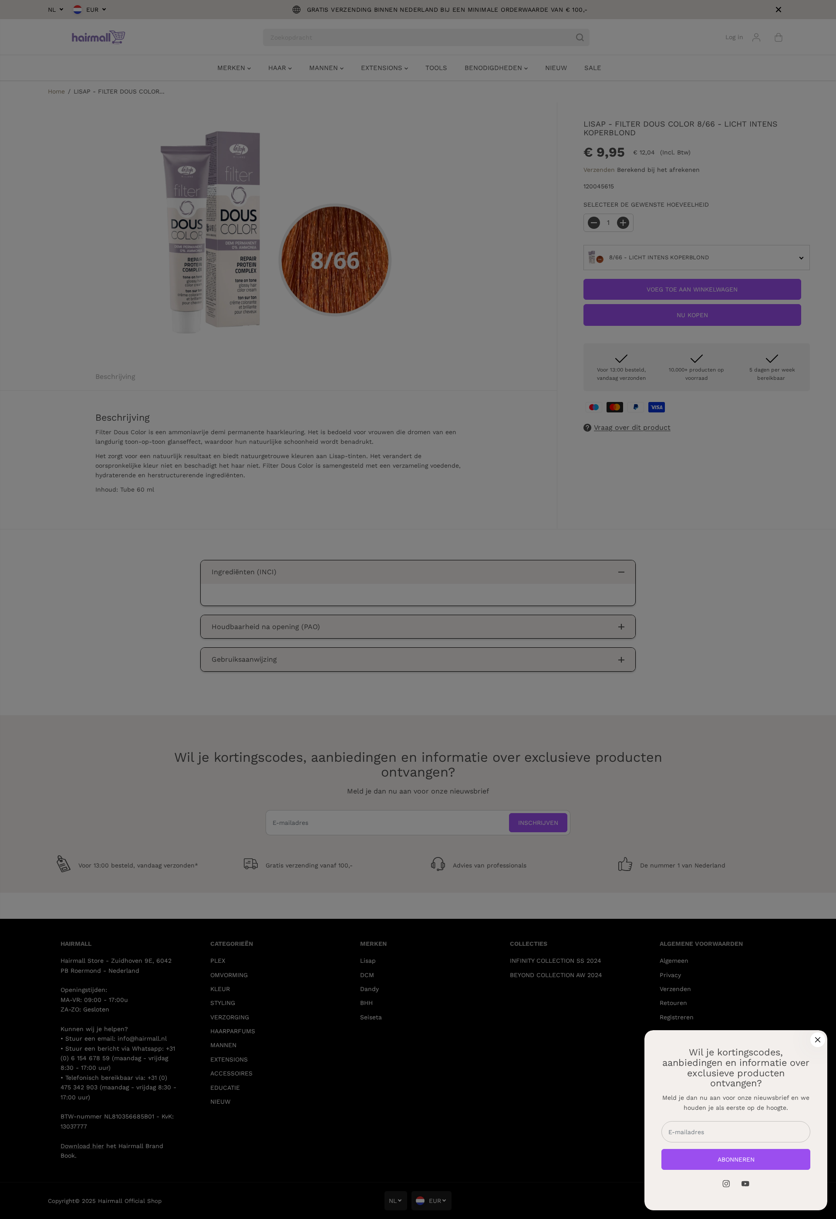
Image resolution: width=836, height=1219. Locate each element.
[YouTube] (745, 1183)
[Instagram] (726, 1183)
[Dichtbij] (817, 1039)
